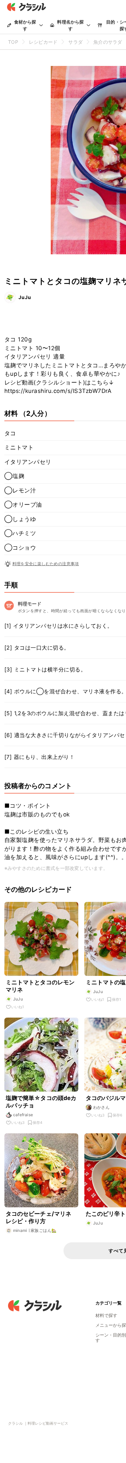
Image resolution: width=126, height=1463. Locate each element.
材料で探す (106, 1315)
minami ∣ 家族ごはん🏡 (35, 1230)
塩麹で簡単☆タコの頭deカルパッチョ (41, 1102)
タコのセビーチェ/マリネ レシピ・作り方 (39, 1217)
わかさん (101, 1107)
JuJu (24, 297)
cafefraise (23, 1114)
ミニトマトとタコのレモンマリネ (40, 986)
